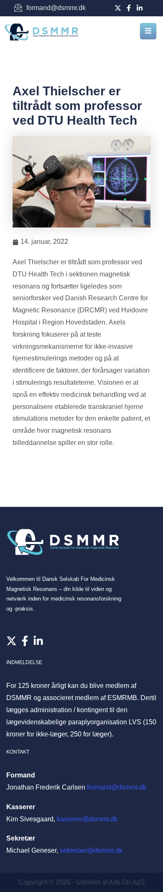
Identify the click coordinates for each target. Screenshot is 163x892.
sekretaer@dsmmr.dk (91, 850)
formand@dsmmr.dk (116, 787)
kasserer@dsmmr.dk (87, 819)
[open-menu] (148, 31)
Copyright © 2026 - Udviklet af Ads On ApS (81, 882)
